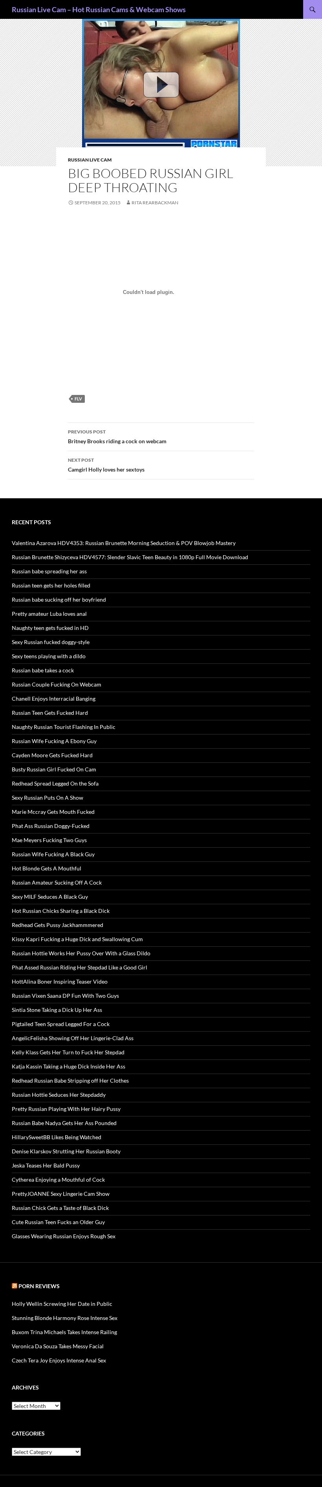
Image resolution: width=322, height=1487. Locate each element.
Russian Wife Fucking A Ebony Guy (54, 741)
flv (78, 398)
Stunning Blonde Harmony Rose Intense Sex (64, 1317)
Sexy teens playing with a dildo (49, 656)
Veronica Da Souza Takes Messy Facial (58, 1346)
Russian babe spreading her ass (49, 571)
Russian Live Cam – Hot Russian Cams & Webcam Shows (99, 9)
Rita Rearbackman (155, 203)
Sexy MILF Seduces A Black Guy (50, 896)
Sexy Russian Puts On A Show (47, 797)
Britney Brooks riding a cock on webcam (117, 436)
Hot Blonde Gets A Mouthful (46, 868)
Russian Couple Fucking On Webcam (56, 684)
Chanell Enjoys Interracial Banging (53, 698)
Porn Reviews (39, 1286)
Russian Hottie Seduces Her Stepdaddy (59, 1094)
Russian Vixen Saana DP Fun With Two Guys (65, 995)
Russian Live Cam (90, 160)
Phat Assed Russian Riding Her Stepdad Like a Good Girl (79, 967)
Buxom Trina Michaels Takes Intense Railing (64, 1332)
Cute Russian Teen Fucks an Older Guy (58, 1222)
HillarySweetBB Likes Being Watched (56, 1137)
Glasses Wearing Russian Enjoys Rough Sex (63, 1236)
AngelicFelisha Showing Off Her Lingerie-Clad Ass (73, 1038)
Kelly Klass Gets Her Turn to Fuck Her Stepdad (68, 1052)
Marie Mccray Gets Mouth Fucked (53, 811)
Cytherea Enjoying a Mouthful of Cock (58, 1179)
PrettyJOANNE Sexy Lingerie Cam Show (61, 1193)
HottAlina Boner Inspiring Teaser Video (60, 981)
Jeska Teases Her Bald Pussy (46, 1165)
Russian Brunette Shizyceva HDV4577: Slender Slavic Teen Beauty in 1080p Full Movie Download (130, 557)
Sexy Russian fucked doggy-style (51, 642)
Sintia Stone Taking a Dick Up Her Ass (57, 1009)
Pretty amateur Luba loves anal (49, 613)
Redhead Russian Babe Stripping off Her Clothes (70, 1080)
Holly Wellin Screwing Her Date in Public (62, 1303)
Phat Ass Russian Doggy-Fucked (51, 825)
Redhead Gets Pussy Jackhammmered (57, 925)
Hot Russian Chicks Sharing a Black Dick (61, 910)
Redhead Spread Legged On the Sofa (55, 783)
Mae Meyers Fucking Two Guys (49, 840)
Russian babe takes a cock (43, 670)
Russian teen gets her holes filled (51, 585)
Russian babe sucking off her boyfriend (59, 599)
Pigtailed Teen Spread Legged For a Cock (61, 1024)
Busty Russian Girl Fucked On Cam (54, 769)
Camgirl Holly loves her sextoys (106, 465)
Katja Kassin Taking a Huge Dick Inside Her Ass (68, 1066)
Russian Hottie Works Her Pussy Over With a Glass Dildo (81, 953)
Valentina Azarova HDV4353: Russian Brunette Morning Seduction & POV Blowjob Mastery (124, 543)
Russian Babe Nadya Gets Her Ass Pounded (64, 1123)
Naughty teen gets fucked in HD (50, 627)
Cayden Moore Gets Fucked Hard (52, 755)
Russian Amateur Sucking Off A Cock (57, 882)
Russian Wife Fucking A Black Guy (53, 854)
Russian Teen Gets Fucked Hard (50, 712)
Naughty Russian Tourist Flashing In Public (63, 726)
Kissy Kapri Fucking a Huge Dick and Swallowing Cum (77, 939)
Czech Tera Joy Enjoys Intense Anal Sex (59, 1360)
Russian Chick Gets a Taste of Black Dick (60, 1207)
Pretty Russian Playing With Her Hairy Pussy (66, 1108)
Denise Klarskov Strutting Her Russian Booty (66, 1151)
